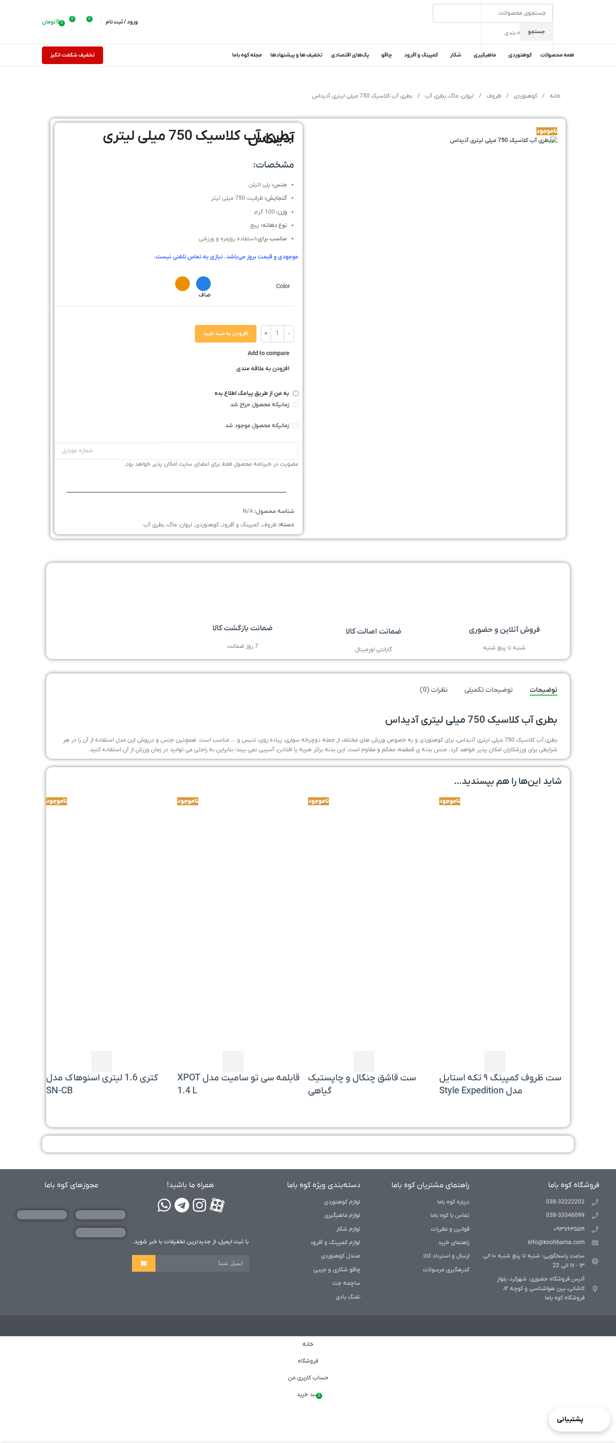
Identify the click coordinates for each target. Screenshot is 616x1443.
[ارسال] (143, 1263)
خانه (554, 96)
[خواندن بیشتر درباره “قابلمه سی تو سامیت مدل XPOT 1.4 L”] (233, 1061)
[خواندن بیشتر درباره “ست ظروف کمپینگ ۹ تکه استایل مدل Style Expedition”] (494, 1061)
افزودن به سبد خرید (225, 333)
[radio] (203, 283)
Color (283, 287)
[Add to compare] (472, 1061)
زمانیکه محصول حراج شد (260, 405)
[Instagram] (199, 1205)
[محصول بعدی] (57, 97)
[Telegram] (181, 1205)
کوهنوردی (524, 96)
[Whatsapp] (164, 1205)
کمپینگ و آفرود (240, 525)
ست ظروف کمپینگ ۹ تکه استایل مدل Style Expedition (500, 1084)
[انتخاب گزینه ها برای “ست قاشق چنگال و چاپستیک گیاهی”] (363, 1061)
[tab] (543, 690)
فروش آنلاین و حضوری (504, 630)
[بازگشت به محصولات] (67, 97)
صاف (205, 295)
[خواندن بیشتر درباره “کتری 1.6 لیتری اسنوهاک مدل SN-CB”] (101, 1061)
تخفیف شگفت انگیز (72, 55)
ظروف (493, 96)
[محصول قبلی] (77, 97)
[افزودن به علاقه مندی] (449, 1061)
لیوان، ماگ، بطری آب (448, 96)
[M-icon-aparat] (217, 1205)
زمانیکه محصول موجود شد (258, 426)
